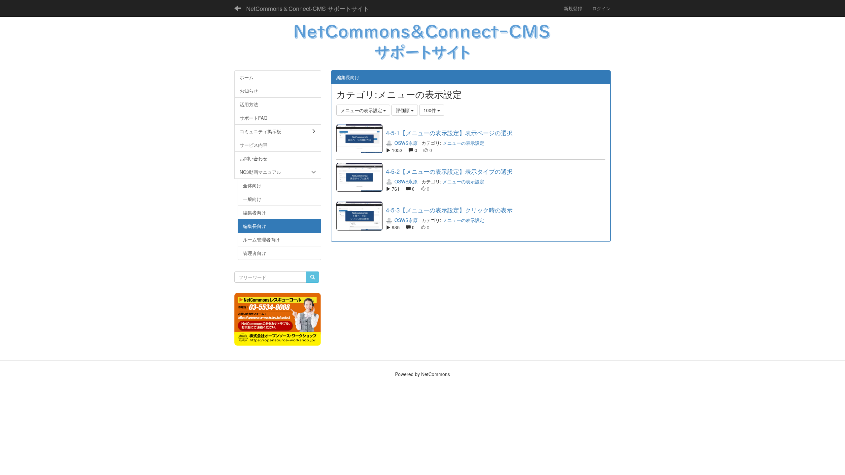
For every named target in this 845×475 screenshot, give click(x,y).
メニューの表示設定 (463, 143)
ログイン (601, 8)
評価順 (403, 110)
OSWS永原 (405, 143)
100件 (430, 110)
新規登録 (573, 8)
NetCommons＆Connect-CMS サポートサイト (307, 8)
